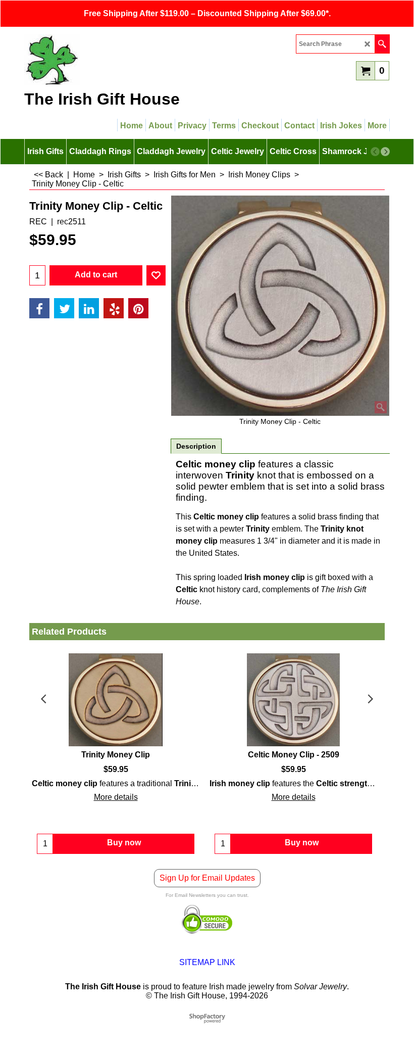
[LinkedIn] (89, 308)
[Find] (382, 44)
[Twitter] (64, 308)
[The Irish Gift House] (112, 59)
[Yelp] (114, 308)
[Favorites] (156, 275)
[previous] (375, 151)
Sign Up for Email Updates (207, 878)
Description (196, 446)
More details (116, 797)
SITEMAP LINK (207, 962)
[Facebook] (39, 308)
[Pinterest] (138, 308)
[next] (385, 151)
